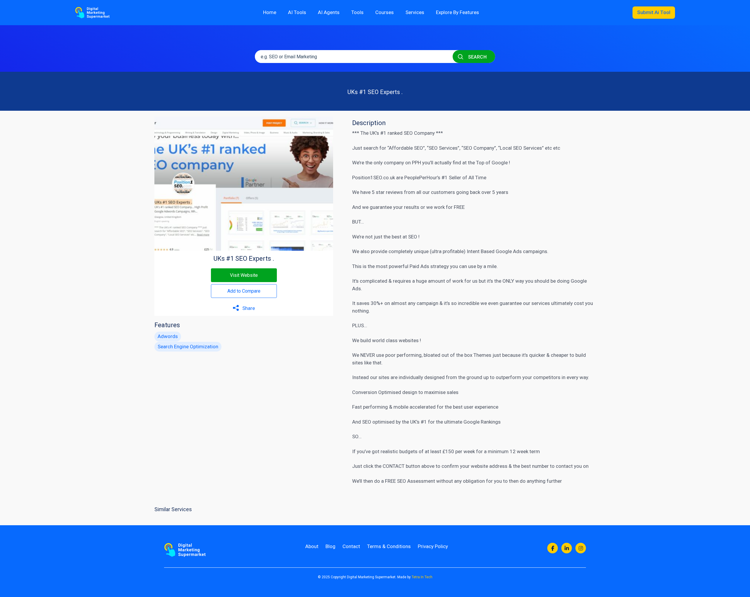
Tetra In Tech (422, 577)
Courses (384, 12)
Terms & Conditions (389, 546)
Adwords (168, 336)
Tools (357, 12)
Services (414, 12)
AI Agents (329, 12)
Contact (351, 546)
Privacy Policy (433, 546)
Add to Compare (243, 291)
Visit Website (244, 275)
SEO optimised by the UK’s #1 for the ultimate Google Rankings (431, 422)
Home (269, 12)
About (311, 546)
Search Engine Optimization (188, 346)
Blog (330, 546)
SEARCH (477, 57)
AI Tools (297, 12)
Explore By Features (457, 12)
